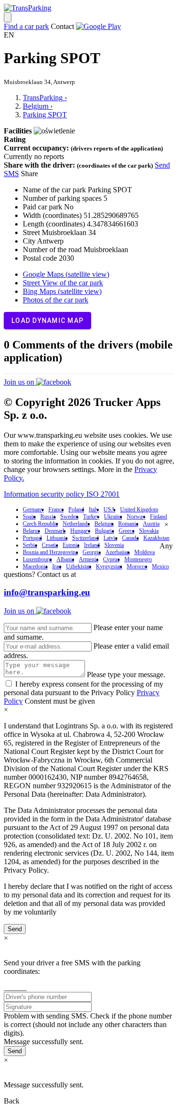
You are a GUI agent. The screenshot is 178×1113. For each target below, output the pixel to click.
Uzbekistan (78, 566)
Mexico (160, 566)
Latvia (110, 538)
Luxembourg (37, 559)
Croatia (50, 545)
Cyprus (111, 559)
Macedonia (35, 566)
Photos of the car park (55, 300)
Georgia (92, 552)
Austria (151, 523)
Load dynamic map (47, 320)
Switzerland (85, 538)
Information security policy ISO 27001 (62, 494)
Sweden (69, 516)
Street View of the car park (63, 283)
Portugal (32, 538)
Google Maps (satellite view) (66, 274)
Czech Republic (40, 523)
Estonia (71, 545)
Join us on (20, 382)
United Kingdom (139, 509)
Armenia (88, 559)
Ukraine (113, 516)
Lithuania (57, 538)
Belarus (31, 531)
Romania (128, 523)
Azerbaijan (117, 552)
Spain (29, 516)
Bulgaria (104, 531)
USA (109, 509)
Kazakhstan (156, 538)
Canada (130, 538)
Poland (76, 509)
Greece (126, 531)
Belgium (103, 523)
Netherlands (76, 523)
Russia (48, 516)
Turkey (91, 516)
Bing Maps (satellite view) (62, 291)
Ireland (92, 545)
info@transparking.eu (47, 592)
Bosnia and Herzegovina (50, 552)
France (56, 509)
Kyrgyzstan (109, 566)
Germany (33, 509)
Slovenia (114, 545)
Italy (94, 509)
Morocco (137, 566)
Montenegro (138, 559)
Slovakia (149, 531)
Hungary (80, 531)
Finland (158, 516)
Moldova (144, 552)
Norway (136, 516)
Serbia (30, 545)
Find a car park (26, 26)
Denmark (55, 531)
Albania (65, 559)
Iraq (56, 566)
